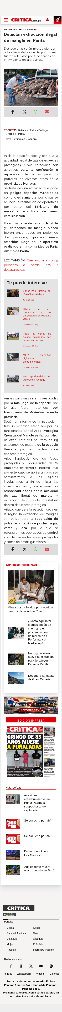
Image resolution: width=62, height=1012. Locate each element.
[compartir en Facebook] (12, 112)
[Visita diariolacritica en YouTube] (41, 966)
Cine (35, 933)
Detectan (23, 130)
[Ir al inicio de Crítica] (26, 20)
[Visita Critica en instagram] (51, 966)
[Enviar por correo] (47, 112)
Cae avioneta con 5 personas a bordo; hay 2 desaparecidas (31, 265)
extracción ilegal (39, 130)
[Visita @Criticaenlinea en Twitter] (21, 966)
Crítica (10, 927)
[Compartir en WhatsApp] (36, 111)
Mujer (10, 944)
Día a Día (12, 938)
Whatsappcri (24, 973)
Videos (40, 973)
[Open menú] (6, 19)
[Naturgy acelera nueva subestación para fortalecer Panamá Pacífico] (16, 659)
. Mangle (11, 133)
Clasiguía (38, 938)
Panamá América (16, 933)
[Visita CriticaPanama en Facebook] (10, 966)
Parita (21, 133)
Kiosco (36, 927)
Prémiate (38, 944)
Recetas (11, 949)
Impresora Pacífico (43, 949)
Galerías (54, 973)
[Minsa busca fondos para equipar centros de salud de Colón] (31, 586)
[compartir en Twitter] (25, 112)
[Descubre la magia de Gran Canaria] (16, 677)
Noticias (7, 973)
